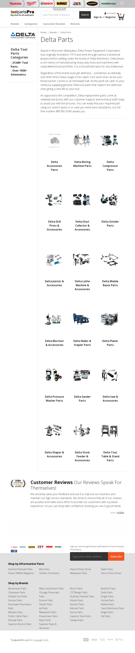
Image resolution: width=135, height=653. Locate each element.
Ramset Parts (77, 608)
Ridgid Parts (107, 612)
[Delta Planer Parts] (110, 319)
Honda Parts (107, 600)
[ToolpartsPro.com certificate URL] (117, 512)
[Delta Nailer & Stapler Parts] (82, 319)
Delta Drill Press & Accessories (54, 225)
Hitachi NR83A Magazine (21, 573)
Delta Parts (107, 592)
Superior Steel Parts (80, 616)
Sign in (98, 17)
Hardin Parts (45, 604)
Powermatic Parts (48, 616)
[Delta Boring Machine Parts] (82, 140)
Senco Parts (76, 612)
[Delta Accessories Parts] (54, 140)
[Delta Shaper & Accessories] (54, 430)
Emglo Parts (107, 596)
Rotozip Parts (15, 620)
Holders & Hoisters (49, 573)
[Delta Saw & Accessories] (110, 374)
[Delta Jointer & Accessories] (54, 259)
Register (111, 17)
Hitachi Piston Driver (80, 569)
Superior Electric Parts (20, 624)
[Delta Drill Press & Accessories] (54, 199)
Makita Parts (107, 604)
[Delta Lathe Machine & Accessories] (82, 259)
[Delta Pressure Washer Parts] (54, 374)
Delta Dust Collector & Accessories (82, 225)
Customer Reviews (54, 23)
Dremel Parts (46, 600)
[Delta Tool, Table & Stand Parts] (110, 430)
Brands (15, 23)
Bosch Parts (76, 588)
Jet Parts (43, 608)
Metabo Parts (15, 612)
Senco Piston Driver (111, 573)
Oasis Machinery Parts (112, 608)
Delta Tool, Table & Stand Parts (110, 456)
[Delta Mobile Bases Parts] (110, 259)
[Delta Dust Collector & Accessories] (82, 199)
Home (43, 32)
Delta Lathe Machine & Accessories (82, 285)
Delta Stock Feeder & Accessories (82, 456)
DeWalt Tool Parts (17, 596)
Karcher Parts (77, 604)
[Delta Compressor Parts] (110, 140)
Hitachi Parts (76, 600)
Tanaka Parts (77, 620)
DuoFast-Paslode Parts (20, 569)
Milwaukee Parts (78, 573)
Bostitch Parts (108, 588)
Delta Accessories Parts (54, 166)
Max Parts (44, 569)
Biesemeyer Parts (17, 588)
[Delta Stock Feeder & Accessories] (82, 430)
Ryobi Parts (45, 620)
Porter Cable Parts (18, 616)
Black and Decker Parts (51, 588)
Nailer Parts (107, 569)
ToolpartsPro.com (20, 640)
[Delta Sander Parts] (82, 374)
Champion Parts (16, 592)
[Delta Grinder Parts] (110, 199)
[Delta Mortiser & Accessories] (54, 319)
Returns (75, 23)
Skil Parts (105, 616)
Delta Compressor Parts (110, 166)
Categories (31, 23)
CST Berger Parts (79, 592)
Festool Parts (15, 600)
